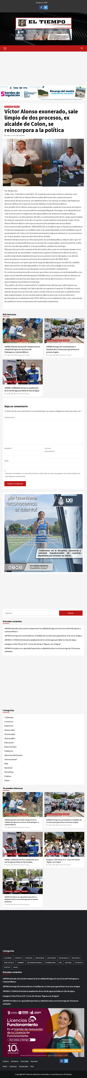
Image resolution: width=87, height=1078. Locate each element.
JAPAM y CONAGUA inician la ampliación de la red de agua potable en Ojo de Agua (21, 389)
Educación (9, 742)
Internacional (10, 759)
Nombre (8, 448)
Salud (6, 780)
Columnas (8, 717)
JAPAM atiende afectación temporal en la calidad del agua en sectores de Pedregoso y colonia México (22, 349)
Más (6, 763)
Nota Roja (8, 772)
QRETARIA (21, 135)
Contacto (8, 721)
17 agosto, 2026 (10, 355)
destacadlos (9, 738)
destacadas (9, 730)
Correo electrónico (50, 449)
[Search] (81, 48)
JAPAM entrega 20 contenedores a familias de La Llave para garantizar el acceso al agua (62, 349)
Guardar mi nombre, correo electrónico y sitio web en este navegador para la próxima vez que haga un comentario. (42, 474)
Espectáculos (10, 747)
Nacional (24, 340)
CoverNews (55, 1074)
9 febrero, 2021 (11, 135)
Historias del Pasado (13, 755)
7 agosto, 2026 (9, 393)
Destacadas (8, 106)
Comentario (10, 417)
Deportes (8, 726)
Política (16, 106)
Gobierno (17, 340)
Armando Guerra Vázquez (23, 355)
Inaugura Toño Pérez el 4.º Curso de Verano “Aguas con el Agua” (32, 644)
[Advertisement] (43, 68)
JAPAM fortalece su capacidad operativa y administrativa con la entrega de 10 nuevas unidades (42, 650)
